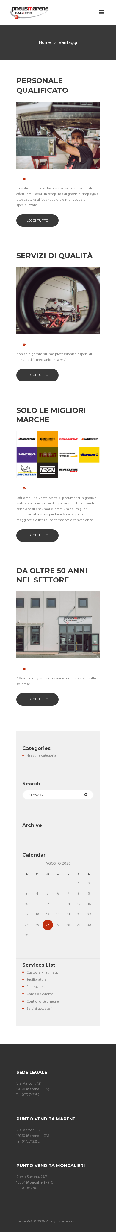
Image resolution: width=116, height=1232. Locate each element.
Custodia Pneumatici (42, 973)
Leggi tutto (37, 220)
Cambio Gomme (39, 994)
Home (45, 43)
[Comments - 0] (24, 179)
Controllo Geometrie (42, 1002)
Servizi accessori (39, 1009)
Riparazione (36, 987)
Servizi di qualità (54, 255)
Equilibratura (36, 980)
